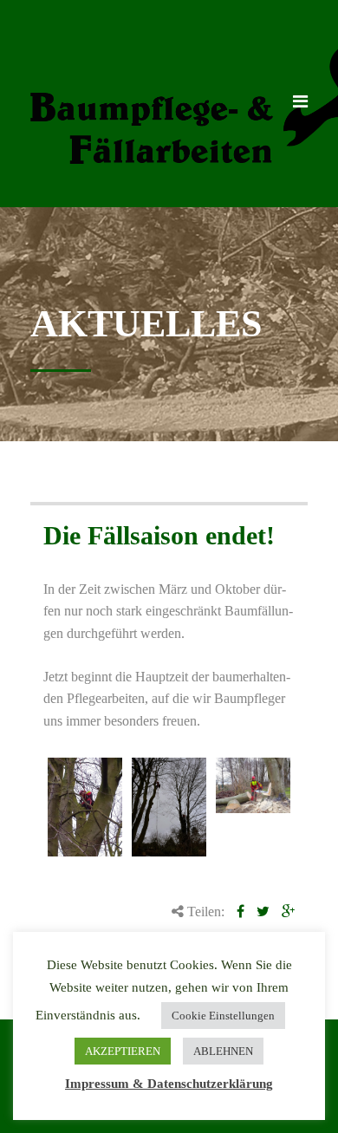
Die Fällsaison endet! (159, 535)
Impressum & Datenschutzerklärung (169, 1084)
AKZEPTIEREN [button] (122, 1051)
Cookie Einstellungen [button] (223, 1015)
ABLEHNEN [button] (223, 1051)
